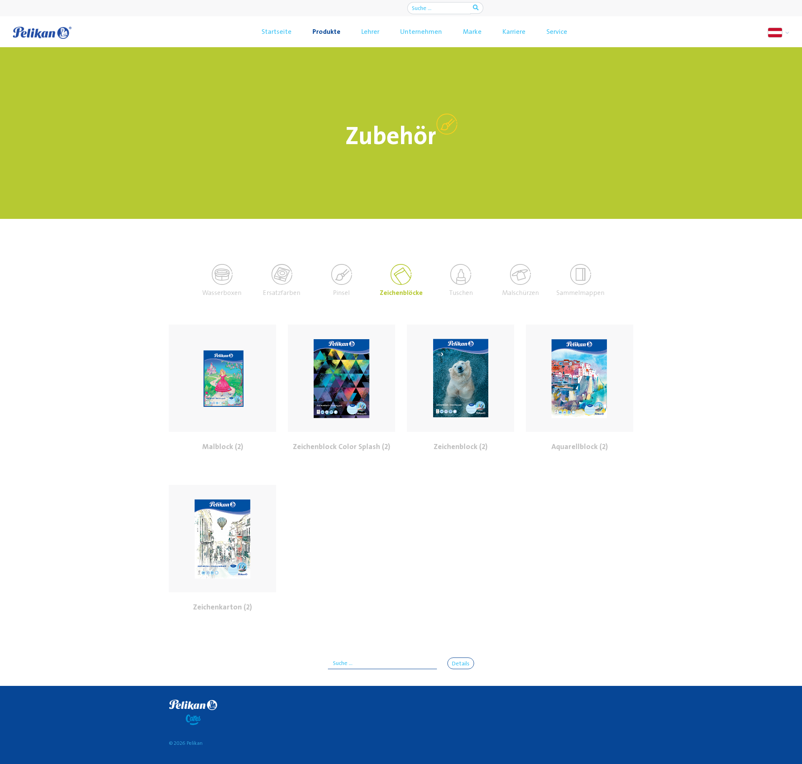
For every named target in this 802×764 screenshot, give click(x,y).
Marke (472, 32)
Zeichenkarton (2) (222, 607)
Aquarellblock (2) (579, 446)
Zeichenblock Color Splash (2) (341, 446)
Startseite (276, 32)
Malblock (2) (222, 446)
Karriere (514, 32)
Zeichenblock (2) (460, 446)
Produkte (326, 32)
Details (461, 663)
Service (556, 32)
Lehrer (370, 32)
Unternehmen (421, 32)
